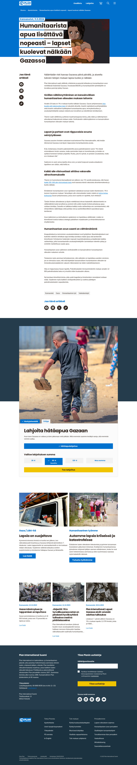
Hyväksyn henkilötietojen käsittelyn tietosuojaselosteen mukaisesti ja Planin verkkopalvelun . (93, 674)
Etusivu (23, 10)
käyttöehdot (95, 676)
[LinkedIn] (21, 91)
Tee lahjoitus (68, 469)
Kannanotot (49, 293)
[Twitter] (21, 97)
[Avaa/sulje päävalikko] (114, 3)
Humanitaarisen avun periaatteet (106, 727)
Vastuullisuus (99, 738)
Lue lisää (27, 556)
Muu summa (100, 460)
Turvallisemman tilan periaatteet (105, 734)
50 (53, 461)
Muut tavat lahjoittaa (76, 730)
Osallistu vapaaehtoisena (78, 734)
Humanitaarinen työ (69, 293)
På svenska (48, 734)
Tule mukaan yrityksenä (77, 738)
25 (32, 460)
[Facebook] (21, 84)
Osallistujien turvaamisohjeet (104, 730)
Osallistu (78, 3)
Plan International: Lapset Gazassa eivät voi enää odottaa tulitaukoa (99, 612)
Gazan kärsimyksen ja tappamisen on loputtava (33, 610)
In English (47, 738)
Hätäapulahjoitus (69, 446)
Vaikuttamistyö (84, 293)
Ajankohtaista (32, 10)
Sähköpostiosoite (87, 661)
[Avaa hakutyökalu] (108, 3)
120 (74, 460)
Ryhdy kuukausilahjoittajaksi (79, 723)
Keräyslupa (53, 756)
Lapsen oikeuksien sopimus (104, 723)
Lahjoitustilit (43, 756)
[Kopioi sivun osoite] (21, 103)
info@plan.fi (32, 688)
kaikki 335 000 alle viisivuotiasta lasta (58, 182)
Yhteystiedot (48, 730)
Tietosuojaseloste (32, 756)
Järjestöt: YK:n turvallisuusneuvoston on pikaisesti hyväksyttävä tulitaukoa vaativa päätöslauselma (66, 615)
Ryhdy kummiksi (75, 727)
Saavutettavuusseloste (102, 746)
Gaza (58, 293)
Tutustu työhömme (82, 560)
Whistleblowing (99, 742)
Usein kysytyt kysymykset (53, 727)
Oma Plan (22, 756)
